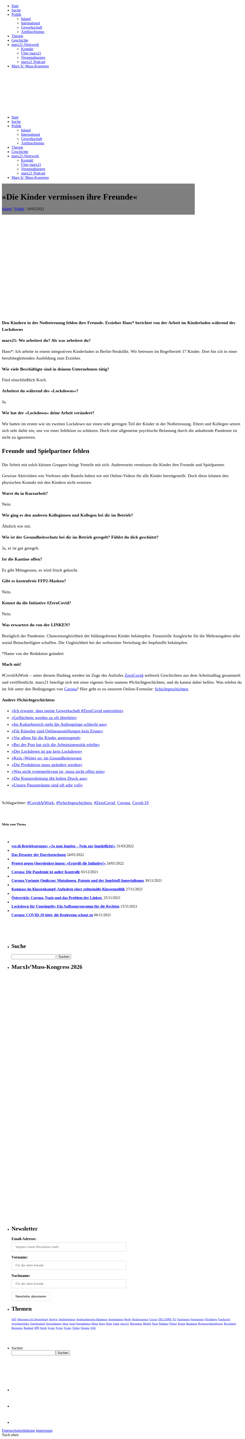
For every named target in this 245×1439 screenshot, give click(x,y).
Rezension (17, 1327)
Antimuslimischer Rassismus (91, 1319)
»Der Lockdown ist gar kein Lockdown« (46, 751)
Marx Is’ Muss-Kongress (30, 66)
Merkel (147, 1323)
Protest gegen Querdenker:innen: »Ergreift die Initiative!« (58, 863)
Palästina (163, 1323)
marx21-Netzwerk (25, 45)
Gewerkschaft (31, 27)
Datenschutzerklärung (18, 1430)
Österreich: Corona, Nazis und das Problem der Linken (57, 898)
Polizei (173, 1323)
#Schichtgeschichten (74, 802)
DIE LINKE (165, 1319)
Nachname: (20, 1276)
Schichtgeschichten (171, 689)
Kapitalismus (83, 1323)
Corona (70, 689)
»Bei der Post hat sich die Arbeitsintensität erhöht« (55, 744)
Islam (65, 1323)
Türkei (76, 1327)
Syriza (59, 1327)
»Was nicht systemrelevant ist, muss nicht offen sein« (58, 771)
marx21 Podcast (33, 62)
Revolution (230, 1323)
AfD (13, 1319)
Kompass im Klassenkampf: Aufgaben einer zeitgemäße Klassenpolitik (68, 889)
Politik (16, 14)
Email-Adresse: (23, 1239)
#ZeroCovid (104, 802)
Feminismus (197, 1319)
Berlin (127, 1319)
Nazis (155, 1323)
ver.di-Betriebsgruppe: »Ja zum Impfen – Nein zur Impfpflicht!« (63, 846)
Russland (28, 1327)
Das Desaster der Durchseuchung (38, 855)
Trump (67, 1327)
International (30, 23)
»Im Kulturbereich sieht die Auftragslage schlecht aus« (59, 724)
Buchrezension (140, 1319)
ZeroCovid (134, 675)
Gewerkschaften (20, 1323)
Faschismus (183, 1319)
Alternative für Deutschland (32, 1319)
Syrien (51, 1327)
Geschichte (19, 40)
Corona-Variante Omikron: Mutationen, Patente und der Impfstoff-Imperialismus (77, 880)
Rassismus (191, 1323)
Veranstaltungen (33, 57)
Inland (26, 19)
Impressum (44, 1430)
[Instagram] (19, 1422)
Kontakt (27, 49)
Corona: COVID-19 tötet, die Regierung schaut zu (52, 915)
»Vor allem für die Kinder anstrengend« (46, 737)
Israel (72, 1323)
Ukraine (85, 1327)
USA (93, 1327)
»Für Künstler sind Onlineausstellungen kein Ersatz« (57, 731)
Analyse (53, 1319)
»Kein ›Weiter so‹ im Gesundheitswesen (46, 758)
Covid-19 (140, 802)
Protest (181, 1323)
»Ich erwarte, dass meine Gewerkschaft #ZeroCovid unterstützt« (67, 710)
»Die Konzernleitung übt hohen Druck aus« (49, 778)
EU (174, 1319)
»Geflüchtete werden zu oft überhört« (44, 717)
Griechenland (37, 1323)
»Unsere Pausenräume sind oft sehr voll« (47, 785)
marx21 (124, 1323)
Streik (43, 1327)
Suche (16, 10)
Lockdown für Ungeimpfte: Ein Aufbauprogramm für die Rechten (65, 906)
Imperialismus (53, 1323)
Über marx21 (31, 53)
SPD (36, 1327)
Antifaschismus (32, 32)
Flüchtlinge (211, 1319)
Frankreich (224, 1319)
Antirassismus (115, 1319)
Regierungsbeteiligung (210, 1323)
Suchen (17, 1348)
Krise (109, 1323)
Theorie (17, 36)
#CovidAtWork (40, 802)
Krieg (102, 1323)
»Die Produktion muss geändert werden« (46, 764)
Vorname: (19, 1257)
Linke (116, 1323)
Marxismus (136, 1323)
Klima (94, 1323)
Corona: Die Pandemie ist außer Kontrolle (45, 872)
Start (14, 6)
